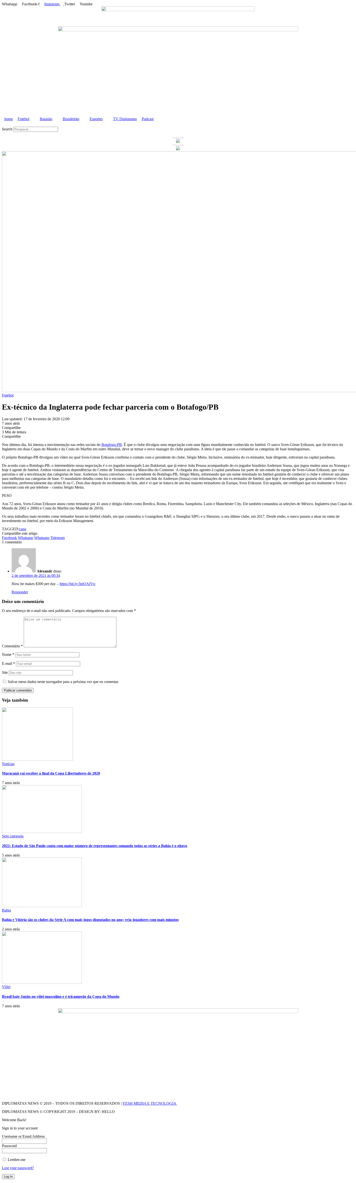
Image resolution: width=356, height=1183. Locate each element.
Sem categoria (12, 836)
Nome (8, 654)
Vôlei (6, 987)
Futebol (8, 395)
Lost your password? (18, 1168)
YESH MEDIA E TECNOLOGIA (149, 1103)
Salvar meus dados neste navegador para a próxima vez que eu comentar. (63, 682)
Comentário (12, 646)
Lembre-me (16, 1160)
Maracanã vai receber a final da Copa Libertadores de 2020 (51, 773)
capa (22, 529)
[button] (178, 124)
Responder (20, 592)
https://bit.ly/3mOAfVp (77, 584)
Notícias (8, 764)
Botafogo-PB (111, 445)
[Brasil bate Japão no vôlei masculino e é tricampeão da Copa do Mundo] (42, 982)
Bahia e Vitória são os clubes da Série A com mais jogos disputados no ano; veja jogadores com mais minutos (90, 920)
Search (7, 129)
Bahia (6, 910)
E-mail (8, 663)
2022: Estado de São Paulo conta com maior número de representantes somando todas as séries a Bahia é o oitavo (94, 846)
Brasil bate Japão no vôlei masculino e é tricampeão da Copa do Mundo (60, 996)
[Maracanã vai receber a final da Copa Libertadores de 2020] (37, 759)
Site (5, 672)
